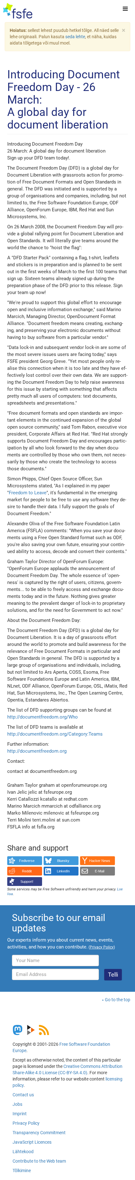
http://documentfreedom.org (37, 751)
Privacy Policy (26, 1123)
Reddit (27, 871)
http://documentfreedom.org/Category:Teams (55, 734)
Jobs (17, 1104)
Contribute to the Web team (39, 1161)
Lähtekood (23, 1151)
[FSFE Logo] (17, 11)
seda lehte (75, 36)
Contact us (23, 1094)
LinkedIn (63, 871)
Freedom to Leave (27, 493)
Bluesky (63, 861)
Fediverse (27, 861)
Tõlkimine (22, 1170)
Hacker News (99, 861)
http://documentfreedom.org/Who (42, 717)
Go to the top (117, 999)
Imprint (20, 1113)
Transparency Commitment (39, 1132)
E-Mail (99, 871)
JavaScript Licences (32, 1142)
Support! (26, 881)
